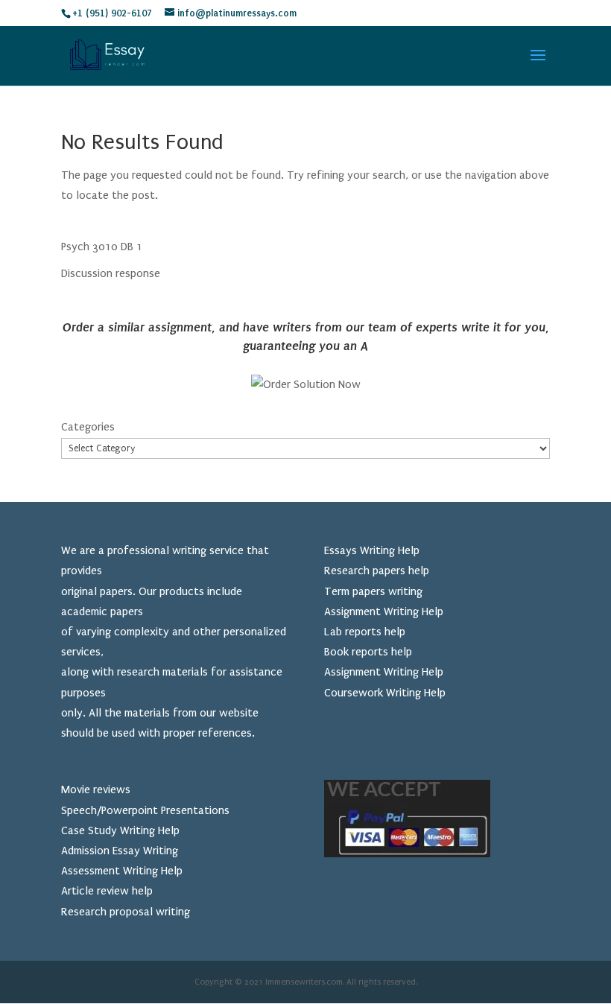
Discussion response (110, 273)
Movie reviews (95, 789)
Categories (88, 426)
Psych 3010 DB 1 (101, 246)
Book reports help (368, 651)
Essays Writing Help (372, 550)
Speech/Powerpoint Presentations (145, 810)
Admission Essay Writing (119, 850)
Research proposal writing (125, 911)
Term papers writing (373, 591)
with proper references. (196, 733)
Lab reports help (364, 631)
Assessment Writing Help (122, 870)
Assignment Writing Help (383, 611)
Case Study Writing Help (120, 830)
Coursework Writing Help (385, 692)
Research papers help (376, 570)
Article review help (107, 890)
